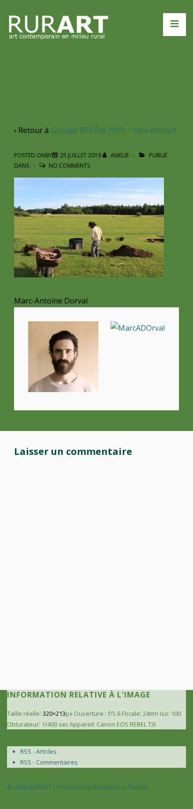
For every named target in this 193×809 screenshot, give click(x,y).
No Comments (69, 166)
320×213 (54, 713)
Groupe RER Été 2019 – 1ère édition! (113, 130)
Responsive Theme (120, 787)
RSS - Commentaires (49, 762)
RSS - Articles (38, 751)
